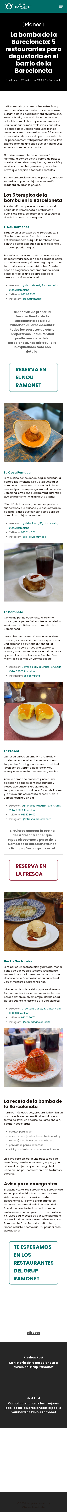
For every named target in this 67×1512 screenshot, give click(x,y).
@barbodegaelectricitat (37, 1022)
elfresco (13, 80)
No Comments (53, 80)
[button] (61, 6)
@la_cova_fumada (34, 537)
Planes (33, 24)
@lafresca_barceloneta (37, 819)
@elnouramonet (32, 299)
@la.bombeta (32, 676)
